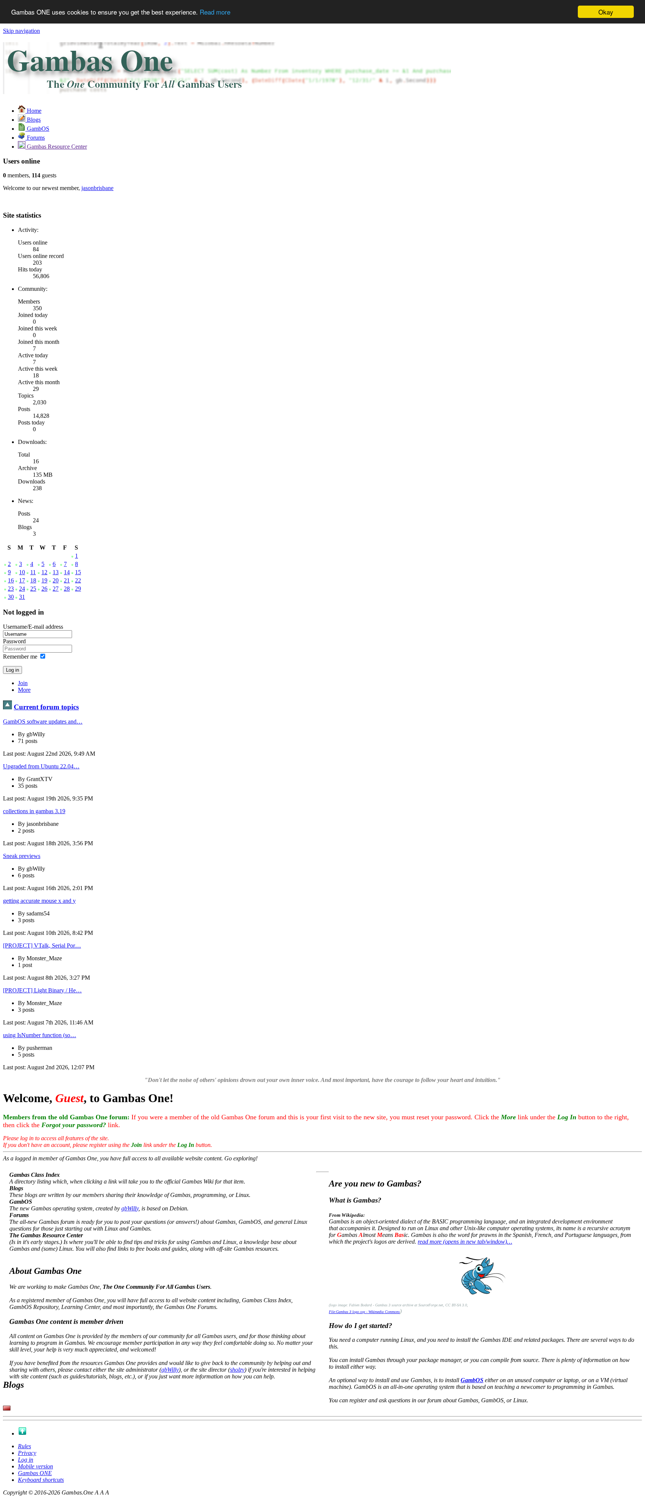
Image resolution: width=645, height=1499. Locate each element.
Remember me (20, 656)
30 (11, 597)
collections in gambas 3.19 (34, 811)
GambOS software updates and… (42, 721)
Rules (24, 1446)
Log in (25, 1459)
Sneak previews (21, 856)
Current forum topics (46, 707)
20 (56, 580)
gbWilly (129, 1208)
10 (22, 572)
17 (22, 580)
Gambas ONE (35, 1473)
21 (67, 580)
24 (22, 588)
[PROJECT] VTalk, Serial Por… (42, 945)
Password (14, 641)
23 (11, 588)
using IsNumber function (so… (39, 1035)
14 (67, 572)
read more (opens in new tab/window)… (465, 1241)
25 (33, 588)
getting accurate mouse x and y (39, 901)
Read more (215, 12)
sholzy (237, 1369)
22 (78, 580)
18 (33, 580)
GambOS (472, 1380)
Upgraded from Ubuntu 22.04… (41, 766)
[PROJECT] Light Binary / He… (42, 990)
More (24, 690)
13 (56, 572)
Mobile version (35, 1466)
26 (44, 588)
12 (44, 572)
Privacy (27, 1453)
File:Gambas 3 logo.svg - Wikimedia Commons (364, 1312)
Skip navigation (21, 31)
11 (33, 572)
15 (78, 572)
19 (44, 580)
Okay (605, 11)
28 (67, 588)
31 (22, 597)
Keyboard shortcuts (41, 1480)
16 (11, 580)
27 (56, 588)
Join (23, 683)
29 (78, 588)
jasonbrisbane (97, 188)
